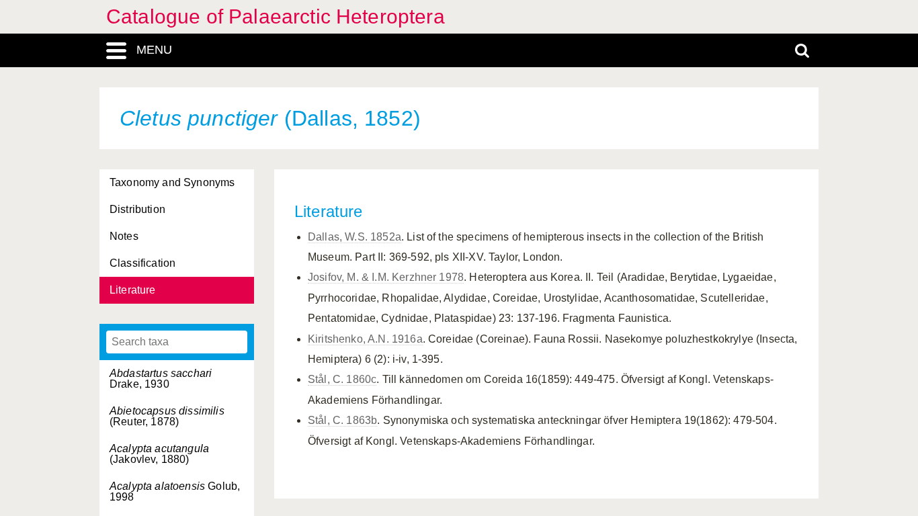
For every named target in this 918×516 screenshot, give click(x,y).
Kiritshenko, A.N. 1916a (365, 339)
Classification (142, 263)
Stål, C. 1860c (342, 379)
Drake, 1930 (161, 379)
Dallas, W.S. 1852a (354, 237)
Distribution (137, 209)
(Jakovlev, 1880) (159, 454)
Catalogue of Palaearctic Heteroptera (275, 16)
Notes (124, 236)
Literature (133, 290)
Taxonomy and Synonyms (172, 182)
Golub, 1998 (175, 491)
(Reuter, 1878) (167, 416)
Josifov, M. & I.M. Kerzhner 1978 (386, 277)
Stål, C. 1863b (342, 420)
